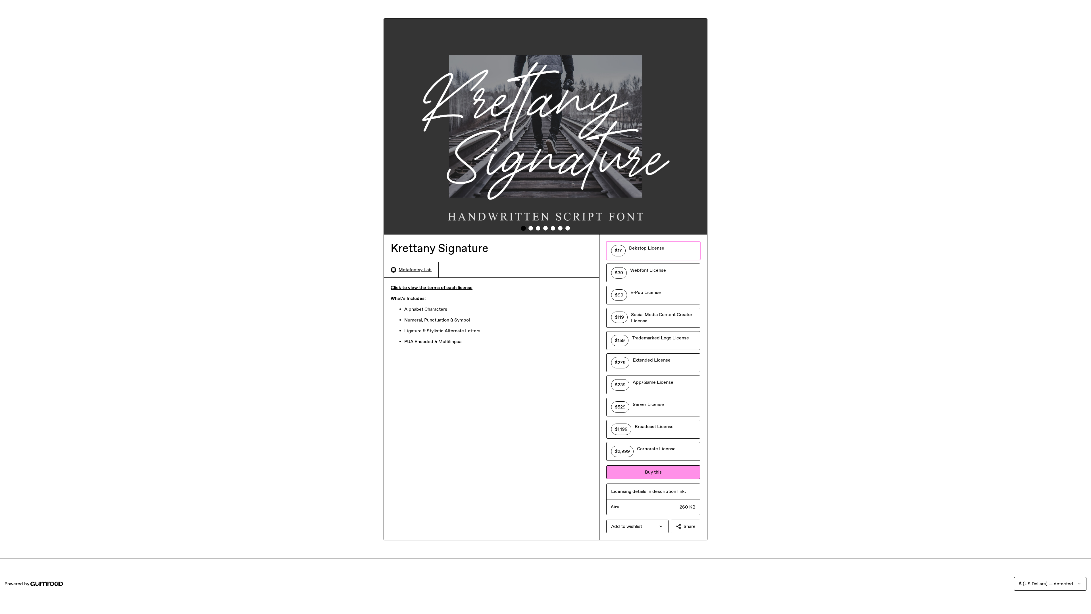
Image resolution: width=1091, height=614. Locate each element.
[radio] (653, 250)
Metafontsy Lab (415, 269)
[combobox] (637, 526)
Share (690, 526)
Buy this (653, 472)
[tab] (523, 228)
